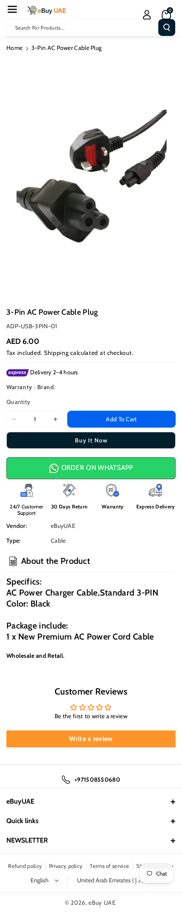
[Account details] (147, 14)
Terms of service (109, 865)
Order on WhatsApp (96, 468)
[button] (12, 9)
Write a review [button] (91, 739)
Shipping (56, 353)
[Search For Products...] (166, 27)
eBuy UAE (102, 902)
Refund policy (25, 865)
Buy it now (91, 440)
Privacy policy (66, 865)
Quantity (18, 402)
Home (14, 48)
